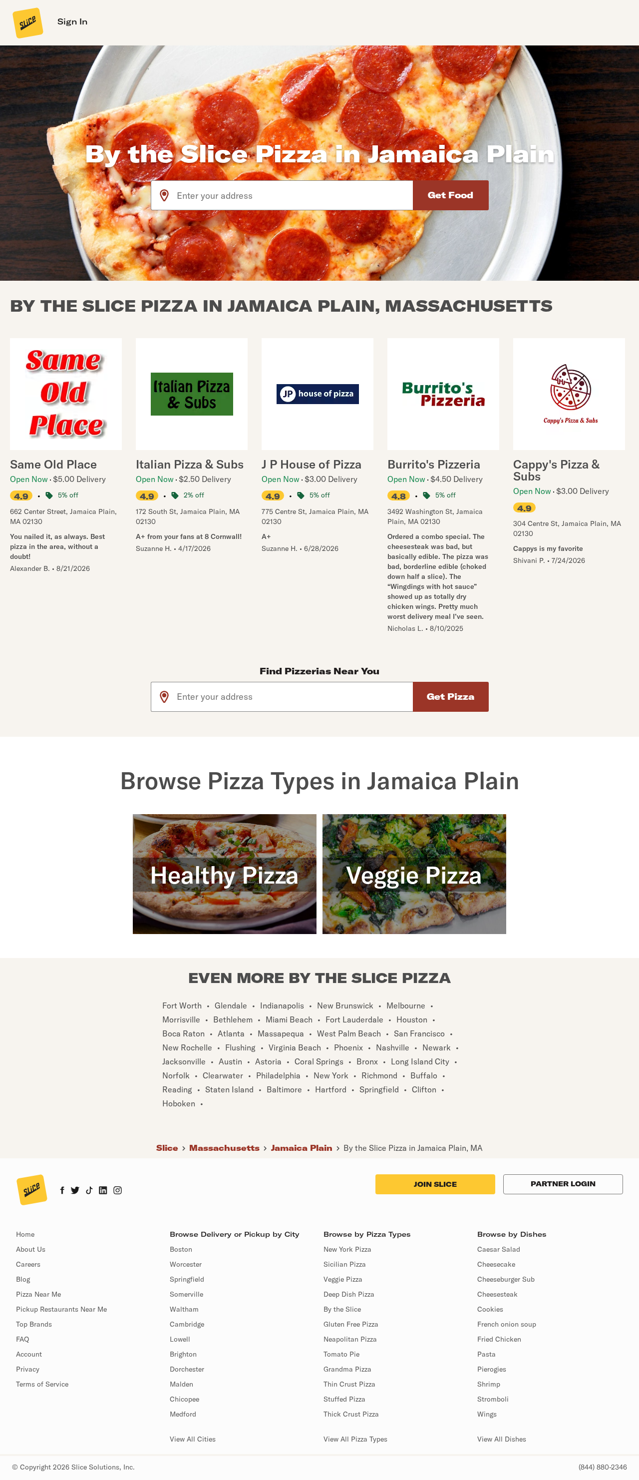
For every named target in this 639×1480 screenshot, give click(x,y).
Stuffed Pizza (344, 1399)
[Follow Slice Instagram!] (117, 1191)
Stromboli (493, 1399)
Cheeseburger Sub (506, 1279)
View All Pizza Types (355, 1439)
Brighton (183, 1354)
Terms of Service (42, 1384)
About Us (30, 1249)
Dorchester (187, 1369)
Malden (181, 1384)
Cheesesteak (497, 1294)
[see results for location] (164, 195)
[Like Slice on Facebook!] (62, 1191)
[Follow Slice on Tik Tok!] (89, 1191)
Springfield (187, 1279)
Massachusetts (224, 1148)
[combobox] (295, 195)
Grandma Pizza (347, 1369)
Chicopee (184, 1399)
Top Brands (34, 1324)
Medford (183, 1414)
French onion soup (506, 1324)
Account (29, 1354)
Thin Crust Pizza (349, 1384)
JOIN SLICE (435, 1184)
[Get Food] (451, 195)
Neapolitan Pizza (350, 1339)
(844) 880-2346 (603, 1467)
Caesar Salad (498, 1249)
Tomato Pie (341, 1354)
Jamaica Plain (301, 1148)
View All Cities (193, 1439)
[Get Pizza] (451, 697)
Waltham (184, 1309)
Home (25, 1234)
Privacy (27, 1369)
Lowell (180, 1339)
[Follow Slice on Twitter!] (75, 1191)
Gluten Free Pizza (350, 1324)
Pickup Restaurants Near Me (61, 1309)
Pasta (486, 1354)
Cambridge (187, 1324)
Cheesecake (496, 1264)
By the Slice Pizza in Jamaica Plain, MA (413, 1148)
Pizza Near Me (38, 1294)
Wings (487, 1414)
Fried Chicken (499, 1339)
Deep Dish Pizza (348, 1294)
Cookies (490, 1309)
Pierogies (491, 1369)
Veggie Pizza (342, 1279)
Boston (181, 1249)
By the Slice (342, 1309)
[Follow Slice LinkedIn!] (103, 1191)
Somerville (186, 1294)
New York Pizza (347, 1249)
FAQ (22, 1339)
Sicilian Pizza (344, 1264)
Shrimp (488, 1384)
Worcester (186, 1264)
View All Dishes (501, 1439)
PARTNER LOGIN (563, 1183)
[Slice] (27, 22)
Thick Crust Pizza (351, 1414)
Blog (23, 1279)
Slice (167, 1148)
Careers (28, 1264)
